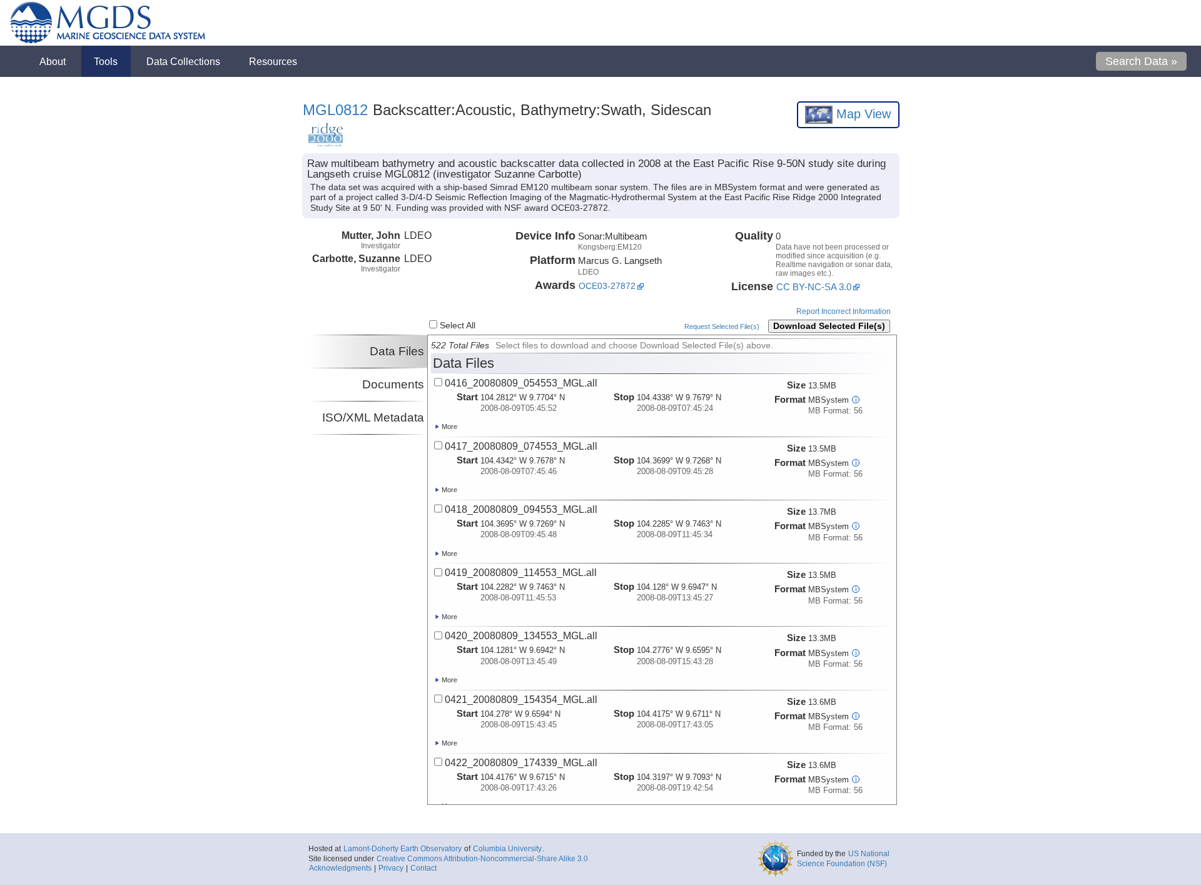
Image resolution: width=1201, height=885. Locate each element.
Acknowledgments (340, 868)
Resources (273, 61)
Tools (106, 61)
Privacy (390, 868)
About (52, 61)
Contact (423, 868)
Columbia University (507, 848)
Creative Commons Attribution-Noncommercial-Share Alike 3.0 (482, 858)
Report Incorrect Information (843, 311)
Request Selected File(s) (721, 326)
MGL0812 (335, 109)
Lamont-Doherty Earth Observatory (402, 848)
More (448, 426)
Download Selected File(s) (829, 326)
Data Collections (183, 61)
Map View (862, 114)
